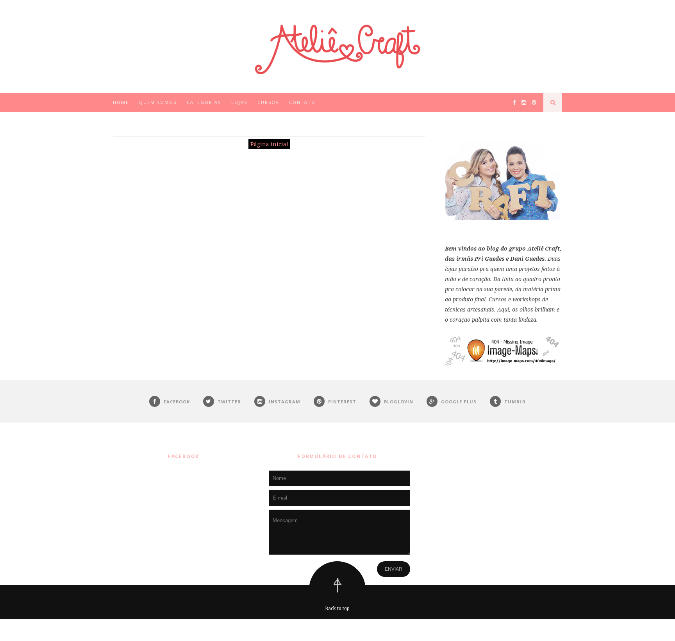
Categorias (204, 102)
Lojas (239, 102)
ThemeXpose (339, 630)
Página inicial (269, 144)
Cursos (268, 102)
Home (121, 102)
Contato (302, 102)
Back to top (337, 608)
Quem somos (158, 102)
